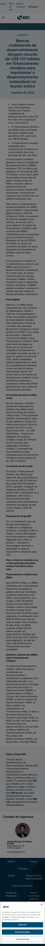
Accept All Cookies (22, 932)
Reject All (22, 925)
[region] (22, 923)
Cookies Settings (22, 939)
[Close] (41, 904)
